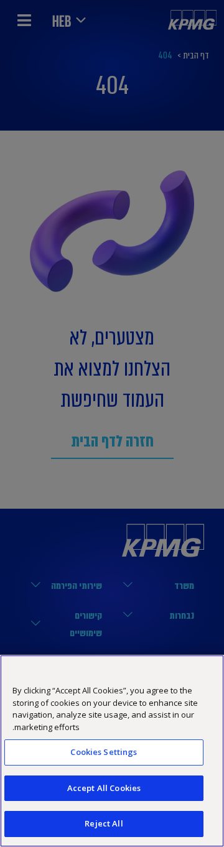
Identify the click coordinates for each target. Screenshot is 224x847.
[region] (112, 751)
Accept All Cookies (104, 788)
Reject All (104, 823)
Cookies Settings (103, 751)
